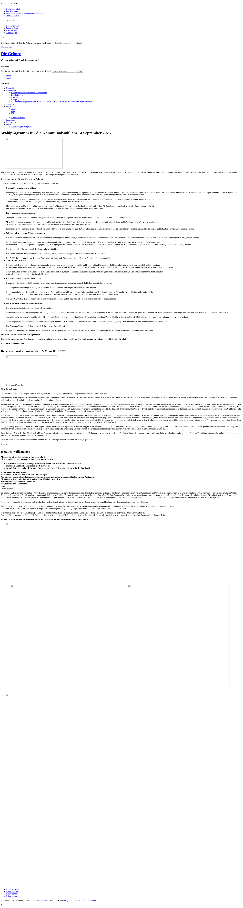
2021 (13, 113)
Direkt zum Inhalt (13, 9)
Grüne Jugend (11, 33)
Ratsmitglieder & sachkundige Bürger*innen (29, 93)
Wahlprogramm (17, 99)
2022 (13, 111)
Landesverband (12, 28)
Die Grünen (11, 53)
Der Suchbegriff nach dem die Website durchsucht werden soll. (26, 43)
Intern (8, 124)
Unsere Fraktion (12, 90)
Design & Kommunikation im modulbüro (79, 900)
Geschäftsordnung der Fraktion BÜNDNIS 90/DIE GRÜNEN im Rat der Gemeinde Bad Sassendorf (51, 102)
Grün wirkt (15, 97)
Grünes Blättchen (18, 118)
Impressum (10, 120)
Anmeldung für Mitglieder (21, 127)
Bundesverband (12, 26)
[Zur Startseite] (7, 47)
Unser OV (10, 88)
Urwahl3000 (42, 900)
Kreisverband (11, 30)
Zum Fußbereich (12, 16)
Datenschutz (11, 122)
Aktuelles (10, 104)
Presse (8, 106)
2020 (13, 115)
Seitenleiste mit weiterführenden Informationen (24, 13)
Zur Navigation (12, 11)
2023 (13, 108)
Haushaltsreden (17, 95)
